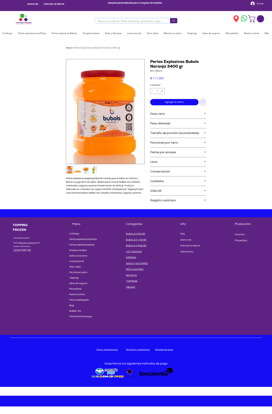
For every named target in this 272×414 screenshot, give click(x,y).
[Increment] (162, 91)
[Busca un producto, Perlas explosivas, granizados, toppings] (173, 20)
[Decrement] (153, 91)
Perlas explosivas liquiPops (81, 239)
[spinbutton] (157, 91)
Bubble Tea (75, 311)
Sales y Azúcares (78, 256)
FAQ (182, 234)
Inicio (69, 48)
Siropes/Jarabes (78, 250)
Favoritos (239, 234)
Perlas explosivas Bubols (81, 245)
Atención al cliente (190, 246)
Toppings (74, 278)
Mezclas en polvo (78, 272)
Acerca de (185, 240)
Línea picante (76, 261)
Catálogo (74, 234)
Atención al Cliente (27, 243)
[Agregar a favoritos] (203, 102)
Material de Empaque (80, 316)
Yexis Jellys (75, 267)
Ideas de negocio (78, 283)
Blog (71, 305)
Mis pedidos (75, 289)
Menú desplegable (79, 300)
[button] (257, 19)
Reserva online (77, 294)
